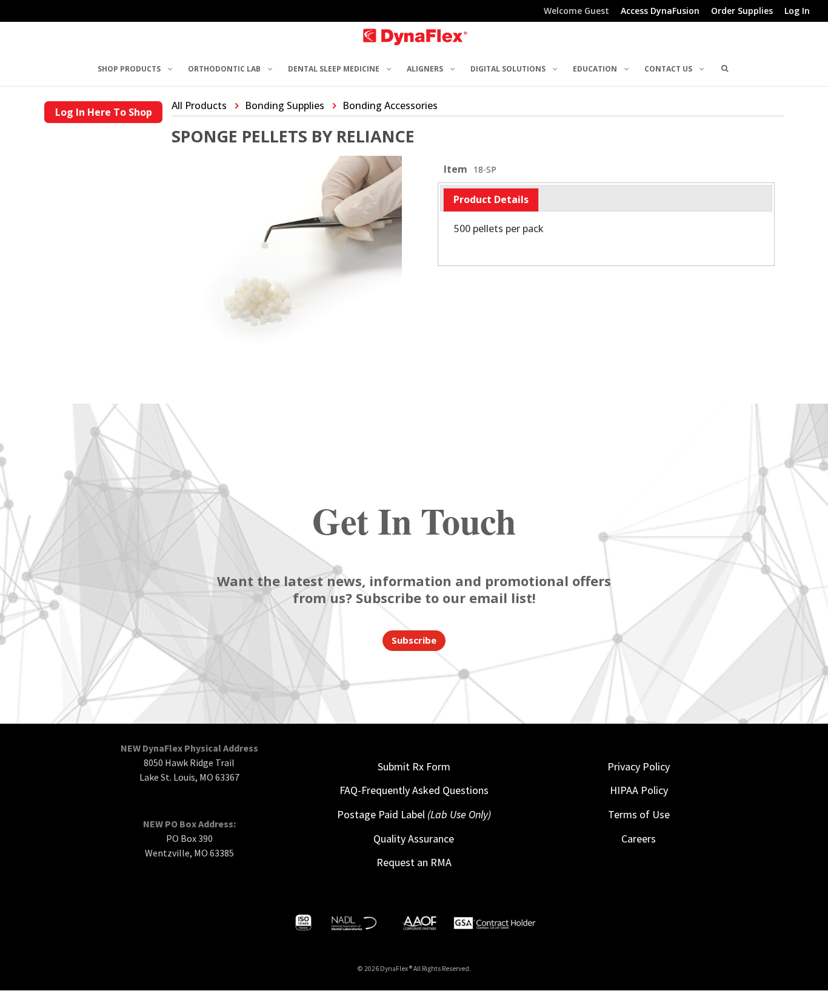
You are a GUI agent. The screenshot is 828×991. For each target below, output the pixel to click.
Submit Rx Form (414, 766)
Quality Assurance (413, 839)
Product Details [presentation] (491, 199)
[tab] (491, 200)
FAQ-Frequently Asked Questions (414, 790)
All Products (199, 105)
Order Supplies (742, 11)
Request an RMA (414, 862)
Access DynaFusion (660, 11)
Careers (638, 839)
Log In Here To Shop (103, 112)
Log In (797, 11)
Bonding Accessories (390, 105)
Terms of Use (639, 814)
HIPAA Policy (639, 790)
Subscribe (414, 640)
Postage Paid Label (414, 814)
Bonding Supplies (284, 105)
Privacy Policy (638, 766)
